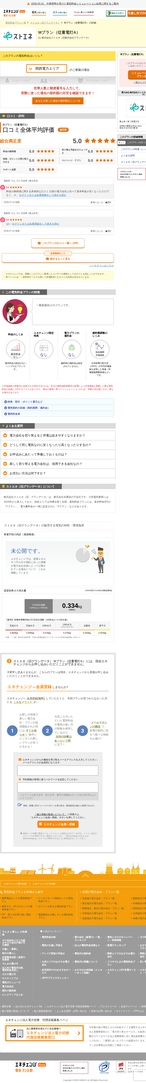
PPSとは (139, 1011)
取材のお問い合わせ (101, 1011)
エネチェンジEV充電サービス (121, 971)
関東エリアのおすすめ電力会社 (121, 955)
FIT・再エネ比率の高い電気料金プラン (16, 916)
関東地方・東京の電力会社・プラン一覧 (103, 908)
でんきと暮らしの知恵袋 (84, 12)
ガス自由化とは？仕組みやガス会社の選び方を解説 (13, 942)
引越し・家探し (10, 949)
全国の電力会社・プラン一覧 (100, 892)
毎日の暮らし (9, 953)
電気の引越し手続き (52, 945)
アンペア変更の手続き (53, 953)
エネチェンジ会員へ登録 (59, 824)
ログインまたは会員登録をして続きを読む (42, 195)
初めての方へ (117, 13)
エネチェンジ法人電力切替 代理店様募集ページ (71, 1006)
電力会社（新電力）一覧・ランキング (88, 938)
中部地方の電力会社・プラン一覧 (99, 913)
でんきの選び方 (10, 963)
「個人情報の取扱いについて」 (50, 814)
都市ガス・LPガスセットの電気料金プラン (17, 908)
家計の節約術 (9, 990)
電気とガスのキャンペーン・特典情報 (120, 938)
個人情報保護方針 (43, 1011)
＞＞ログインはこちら (101, 265)
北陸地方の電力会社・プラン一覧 (99, 918)
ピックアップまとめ (12, 994)
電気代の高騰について (86, 961)
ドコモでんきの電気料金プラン (121, 963)
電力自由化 (8, 986)
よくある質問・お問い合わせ (72, 1011)
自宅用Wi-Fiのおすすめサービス (56, 971)
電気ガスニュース (11, 982)
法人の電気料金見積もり (87, 945)
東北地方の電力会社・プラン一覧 (99, 903)
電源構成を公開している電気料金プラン (55, 916)
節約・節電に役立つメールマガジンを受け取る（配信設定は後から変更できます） (59, 805)
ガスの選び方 (9, 974)
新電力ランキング (116, 945)
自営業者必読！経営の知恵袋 (13, 958)
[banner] (44, 1033)
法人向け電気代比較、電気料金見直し (13, 968)
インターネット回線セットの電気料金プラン (55, 900)
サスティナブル (10, 978)
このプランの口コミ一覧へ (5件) (60, 243)
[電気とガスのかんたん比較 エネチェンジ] (16, 13)
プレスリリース (108, 1006)
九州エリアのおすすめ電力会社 (56, 963)
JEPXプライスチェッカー (55, 978)
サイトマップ (123, 1011)
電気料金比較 (49, 937)
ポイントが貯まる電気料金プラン (55, 906)
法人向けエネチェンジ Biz (29, 1006)
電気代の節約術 (83, 953)
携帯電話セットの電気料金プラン (17, 900)
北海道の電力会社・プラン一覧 (98, 898)
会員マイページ (129, 1006)
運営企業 (6, 1006)
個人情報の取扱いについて (16, 1011)
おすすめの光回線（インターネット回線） (88, 971)
